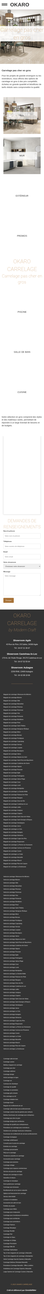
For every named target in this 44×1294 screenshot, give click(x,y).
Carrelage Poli (7, 1234)
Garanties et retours (9, 1178)
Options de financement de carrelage (14, 1193)
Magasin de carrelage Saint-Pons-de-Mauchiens (18, 760)
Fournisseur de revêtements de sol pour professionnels (20, 1134)
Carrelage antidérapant (10, 1140)
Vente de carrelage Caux (11, 964)
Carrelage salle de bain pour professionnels (16, 1109)
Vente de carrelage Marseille (12, 1039)
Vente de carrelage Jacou (11, 1008)
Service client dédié (9, 1196)
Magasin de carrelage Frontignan (13, 738)
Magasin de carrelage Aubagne (13, 832)
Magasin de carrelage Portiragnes (13, 776)
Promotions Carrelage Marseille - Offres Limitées (18, 1265)
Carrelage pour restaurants (11, 1212)
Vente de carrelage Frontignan (12, 920)
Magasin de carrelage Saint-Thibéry (14, 726)
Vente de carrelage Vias (10, 895)
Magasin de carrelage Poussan (13, 769)
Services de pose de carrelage (12, 1171)
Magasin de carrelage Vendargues (14, 823)
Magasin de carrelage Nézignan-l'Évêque (16, 729)
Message (6, 571)
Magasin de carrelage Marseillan (13, 704)
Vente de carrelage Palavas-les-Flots (14, 977)
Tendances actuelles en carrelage (13, 1156)
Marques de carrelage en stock (12, 1174)
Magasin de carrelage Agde (11, 773)
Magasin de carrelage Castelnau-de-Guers (16, 763)
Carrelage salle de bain (10, 1059)
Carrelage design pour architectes (13, 1121)
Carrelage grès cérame (10, 1093)
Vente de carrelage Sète (10, 883)
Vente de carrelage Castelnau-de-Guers (15, 945)
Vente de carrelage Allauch (11, 1042)
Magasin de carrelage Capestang (13, 741)
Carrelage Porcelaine (10, 1243)
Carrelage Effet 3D (9, 1246)
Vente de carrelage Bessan (11, 917)
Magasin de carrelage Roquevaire (13, 841)
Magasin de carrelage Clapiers (12, 813)
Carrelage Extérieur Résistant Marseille (15, 1262)
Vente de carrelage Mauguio (12, 980)
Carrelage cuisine (8, 1062)
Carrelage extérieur (9, 1071)
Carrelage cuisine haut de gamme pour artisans (18, 1112)
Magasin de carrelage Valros (12, 754)
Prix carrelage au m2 (9, 1096)
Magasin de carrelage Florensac (13, 710)
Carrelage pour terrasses (11, 1187)
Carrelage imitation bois (10, 1099)
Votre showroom (9, 562)
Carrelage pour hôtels (10, 1209)
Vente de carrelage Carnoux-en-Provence (16, 1030)
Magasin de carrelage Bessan (12, 735)
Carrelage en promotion (10, 1090)
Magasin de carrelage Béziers (12, 697)
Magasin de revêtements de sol (13, 1105)
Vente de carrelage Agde (11, 955)
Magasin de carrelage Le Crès (12, 829)
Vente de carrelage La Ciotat (12, 1036)
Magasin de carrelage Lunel (12, 785)
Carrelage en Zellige (9, 1240)
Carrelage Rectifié (9, 1231)
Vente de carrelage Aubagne (12, 1014)
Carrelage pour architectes (11, 1218)
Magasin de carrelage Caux (11, 782)
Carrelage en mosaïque (10, 1181)
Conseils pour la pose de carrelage (14, 1143)
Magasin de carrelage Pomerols (13, 716)
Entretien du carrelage (10, 1146)
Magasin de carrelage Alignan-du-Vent (15, 757)
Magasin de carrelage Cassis (12, 851)
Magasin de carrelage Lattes (12, 807)
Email (5, 552)
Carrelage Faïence (9, 1225)
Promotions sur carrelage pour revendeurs (16, 1127)
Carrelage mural (8, 1102)
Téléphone (7, 541)
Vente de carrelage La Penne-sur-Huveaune (17, 1027)
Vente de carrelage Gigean (11, 948)
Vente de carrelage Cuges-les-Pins (14, 1020)
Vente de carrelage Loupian (11, 930)
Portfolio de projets (9, 1206)
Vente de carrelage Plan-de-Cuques (14, 1046)
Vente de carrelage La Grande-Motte (14, 973)
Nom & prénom (9, 531)
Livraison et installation (10, 1199)
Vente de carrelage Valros (11, 936)
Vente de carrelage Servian (11, 926)
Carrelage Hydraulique (10, 1250)
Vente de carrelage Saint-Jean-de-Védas (15, 999)
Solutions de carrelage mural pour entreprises (17, 1131)
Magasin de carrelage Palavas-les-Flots (15, 794)
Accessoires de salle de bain (12, 1203)
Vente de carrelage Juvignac (12, 992)
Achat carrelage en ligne (10, 1077)
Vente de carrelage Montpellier (12, 970)
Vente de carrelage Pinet (11, 905)
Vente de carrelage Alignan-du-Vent (14, 939)
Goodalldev (30, 1290)
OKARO (19, 4)
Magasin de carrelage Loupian (12, 747)
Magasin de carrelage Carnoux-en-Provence (17, 848)
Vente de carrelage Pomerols (12, 898)
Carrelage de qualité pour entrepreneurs (15, 1124)
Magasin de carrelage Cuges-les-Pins (15, 838)
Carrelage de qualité (9, 1087)
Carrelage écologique (10, 1137)
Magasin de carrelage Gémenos (13, 835)
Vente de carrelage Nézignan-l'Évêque (15, 911)
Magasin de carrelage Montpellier (13, 788)
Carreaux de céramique (10, 1084)
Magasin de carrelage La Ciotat (13, 854)
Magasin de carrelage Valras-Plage (14, 779)
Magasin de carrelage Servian (12, 744)
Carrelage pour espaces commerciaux (15, 1168)
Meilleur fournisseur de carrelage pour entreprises (18, 1115)
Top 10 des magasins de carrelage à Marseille (17, 1253)
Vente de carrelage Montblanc (12, 901)
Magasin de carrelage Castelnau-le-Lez (15, 804)
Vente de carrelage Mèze (11, 914)
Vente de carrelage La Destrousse (13, 1049)
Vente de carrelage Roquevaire (13, 1024)
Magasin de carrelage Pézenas (13, 707)
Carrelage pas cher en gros (11, 1118)
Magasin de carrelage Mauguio (13, 798)
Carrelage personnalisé (10, 1149)
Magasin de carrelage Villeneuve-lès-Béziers (17, 694)
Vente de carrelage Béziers (11, 879)
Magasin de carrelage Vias (11, 713)
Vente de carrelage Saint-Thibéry (13, 908)
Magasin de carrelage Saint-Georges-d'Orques (17, 820)
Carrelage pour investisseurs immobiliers (16, 1215)
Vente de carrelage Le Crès (11, 1011)
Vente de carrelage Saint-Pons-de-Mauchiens (17, 942)
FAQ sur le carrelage (9, 1152)
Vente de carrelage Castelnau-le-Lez (14, 986)
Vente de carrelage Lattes (11, 989)
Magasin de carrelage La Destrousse (14, 867)
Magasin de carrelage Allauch (12, 860)
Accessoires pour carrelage (11, 1159)
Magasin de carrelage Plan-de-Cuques (15, 863)
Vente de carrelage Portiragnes (12, 958)
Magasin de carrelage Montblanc (13, 719)
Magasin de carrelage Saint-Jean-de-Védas (16, 816)
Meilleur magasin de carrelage (12, 1065)
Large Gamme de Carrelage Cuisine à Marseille (18, 1272)
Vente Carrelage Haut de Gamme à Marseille (17, 1259)
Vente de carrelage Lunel (11, 967)
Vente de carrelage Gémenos (12, 1017)
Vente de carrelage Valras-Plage (13, 961)
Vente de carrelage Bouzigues (12, 933)
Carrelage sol (7, 1080)
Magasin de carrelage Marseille (13, 857)
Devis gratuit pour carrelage (11, 1184)
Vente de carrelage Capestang (12, 923)
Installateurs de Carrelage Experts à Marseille (17, 1268)
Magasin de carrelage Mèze (12, 732)
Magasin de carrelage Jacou (12, 826)
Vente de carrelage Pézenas (12, 889)
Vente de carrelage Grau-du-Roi (13, 983)
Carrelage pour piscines (10, 1162)
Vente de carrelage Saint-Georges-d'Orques (16, 1002)
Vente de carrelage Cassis (11, 1033)
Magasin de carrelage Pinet (11, 722)
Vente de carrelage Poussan (12, 952)
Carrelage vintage (8, 1165)
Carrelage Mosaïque (9, 1228)
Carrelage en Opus (9, 1237)
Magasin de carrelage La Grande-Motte (15, 791)
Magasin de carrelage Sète (11, 700)
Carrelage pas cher (9, 1068)
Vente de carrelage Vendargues (13, 1005)
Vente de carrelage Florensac (12, 892)
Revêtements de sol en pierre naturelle (15, 1190)
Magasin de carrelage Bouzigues (13, 751)
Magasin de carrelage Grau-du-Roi (14, 801)
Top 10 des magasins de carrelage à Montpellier (18, 1256)
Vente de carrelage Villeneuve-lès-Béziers (16, 876)
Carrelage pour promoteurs (11, 1221)
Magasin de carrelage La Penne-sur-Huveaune (17, 845)
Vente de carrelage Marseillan (12, 886)
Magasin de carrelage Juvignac (13, 810)
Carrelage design (8, 1074)
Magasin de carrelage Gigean (12, 766)
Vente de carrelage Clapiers (12, 995)
